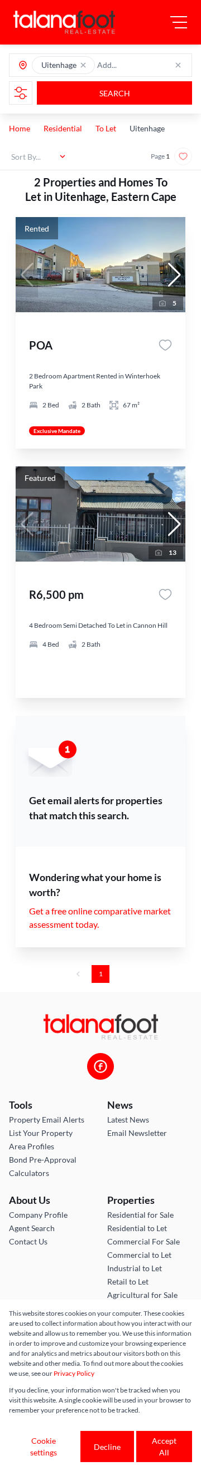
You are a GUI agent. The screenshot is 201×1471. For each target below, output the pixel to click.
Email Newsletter (137, 1133)
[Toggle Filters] (20, 93)
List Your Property (41, 1133)
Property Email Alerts (46, 1119)
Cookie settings (43, 1446)
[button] (83, 65)
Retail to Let (128, 1281)
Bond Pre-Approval (42, 1159)
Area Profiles (31, 1146)
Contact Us (28, 1241)
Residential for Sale (140, 1214)
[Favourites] (165, 345)
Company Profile (38, 1214)
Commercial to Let (139, 1255)
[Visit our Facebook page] (100, 1066)
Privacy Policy (74, 1373)
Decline (107, 1447)
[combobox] (140, 65)
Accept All (164, 1446)
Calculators (29, 1173)
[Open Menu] (179, 22)
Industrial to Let (134, 1268)
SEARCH (114, 93)
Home (19, 128)
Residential (63, 128)
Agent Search (32, 1228)
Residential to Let (137, 1228)
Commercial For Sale (143, 1241)
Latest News (128, 1119)
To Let (105, 128)
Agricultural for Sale (142, 1295)
